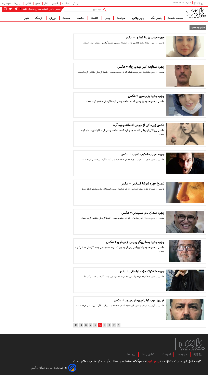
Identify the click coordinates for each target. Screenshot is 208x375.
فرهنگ (39, 18)
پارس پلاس (138, 18)
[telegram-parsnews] (15, 9)
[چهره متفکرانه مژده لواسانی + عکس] (185, 280)
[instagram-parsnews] (5, 9)
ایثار (46, 3)
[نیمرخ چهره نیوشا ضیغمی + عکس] (185, 192)
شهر (26, 18)
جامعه (81, 18)
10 (76, 325)
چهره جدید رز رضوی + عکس (146, 96)
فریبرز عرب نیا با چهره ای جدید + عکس (139, 300)
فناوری (55, 3)
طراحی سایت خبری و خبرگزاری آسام (49, 368)
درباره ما (182, 354)
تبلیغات (166, 354)
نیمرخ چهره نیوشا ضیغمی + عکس (142, 183)
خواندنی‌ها (6, 3)
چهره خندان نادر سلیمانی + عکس (142, 212)
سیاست (121, 18)
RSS (196, 354)
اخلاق (38, 3)
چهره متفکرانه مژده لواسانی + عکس (141, 271)
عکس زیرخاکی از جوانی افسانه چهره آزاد (138, 125)
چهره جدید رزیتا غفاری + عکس (144, 37)
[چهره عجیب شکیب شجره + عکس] (185, 163)
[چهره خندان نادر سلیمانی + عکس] (185, 222)
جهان (107, 18)
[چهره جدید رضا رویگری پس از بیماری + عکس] (185, 251)
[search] (105, 9)
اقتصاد (95, 18)
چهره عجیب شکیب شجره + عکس (142, 154)
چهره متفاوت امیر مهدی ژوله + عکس (140, 66)
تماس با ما (148, 354)
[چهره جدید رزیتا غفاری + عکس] (185, 46)
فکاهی (28, 3)
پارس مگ (156, 18)
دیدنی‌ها (18, 3)
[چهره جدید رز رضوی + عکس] (185, 105)
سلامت (65, 3)
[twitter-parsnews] (10, 9)
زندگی (75, 3)
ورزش (52, 18)
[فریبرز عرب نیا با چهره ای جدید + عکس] (185, 309)
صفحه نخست (175, 18)
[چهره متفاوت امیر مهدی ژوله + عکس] (185, 76)
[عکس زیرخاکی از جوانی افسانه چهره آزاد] (185, 134)
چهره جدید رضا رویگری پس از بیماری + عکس (135, 242)
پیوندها (131, 354)
